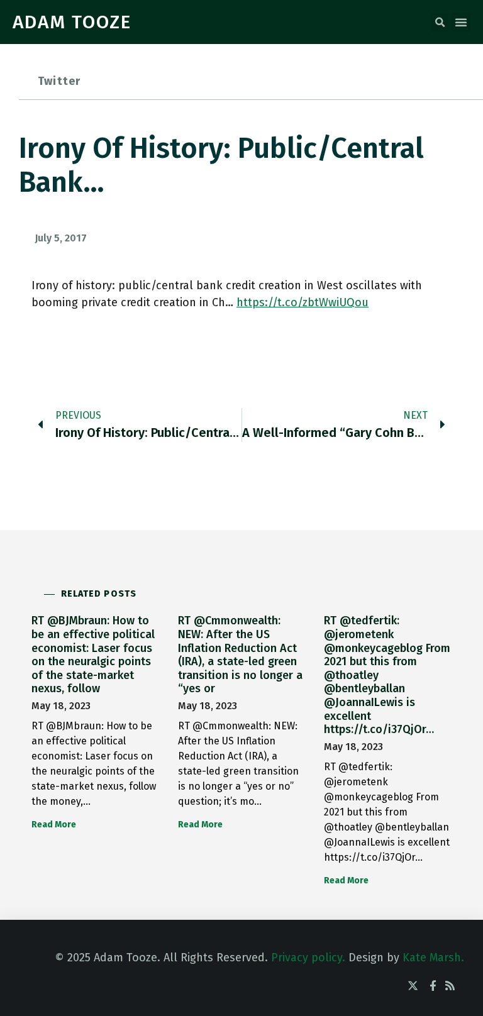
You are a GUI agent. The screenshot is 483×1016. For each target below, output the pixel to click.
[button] (439, 22)
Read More (53, 824)
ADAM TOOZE (72, 22)
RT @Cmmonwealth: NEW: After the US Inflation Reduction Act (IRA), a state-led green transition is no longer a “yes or (240, 654)
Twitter (59, 81)
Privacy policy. (308, 957)
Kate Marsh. (433, 957)
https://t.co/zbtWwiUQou (302, 302)
